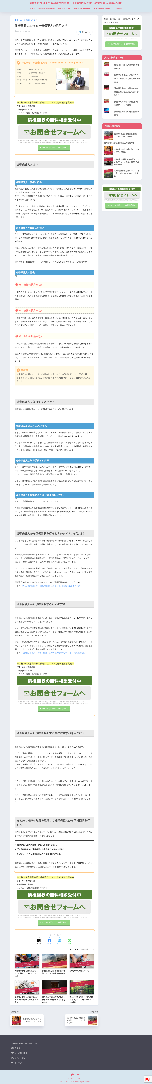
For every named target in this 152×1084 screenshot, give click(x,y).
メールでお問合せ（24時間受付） (121, 44)
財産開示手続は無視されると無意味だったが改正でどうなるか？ (126, 91)
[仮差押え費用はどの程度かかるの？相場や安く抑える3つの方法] (122, 72)
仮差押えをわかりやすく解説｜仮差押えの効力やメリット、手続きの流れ (53, 653)
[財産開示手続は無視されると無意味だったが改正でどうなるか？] (122, 85)
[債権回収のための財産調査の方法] (122, 108)
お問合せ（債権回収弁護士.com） (24, 1043)
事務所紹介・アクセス (103, 8)
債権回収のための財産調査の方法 (126, 113)
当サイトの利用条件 (19, 1053)
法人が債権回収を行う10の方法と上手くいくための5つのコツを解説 (51, 586)
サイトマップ (16, 1063)
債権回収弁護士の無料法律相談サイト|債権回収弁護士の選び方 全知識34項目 (76, 3)
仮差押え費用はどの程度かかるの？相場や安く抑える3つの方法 (127, 78)
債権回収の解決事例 (82, 8)
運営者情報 (15, 1048)
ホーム (32, 8)
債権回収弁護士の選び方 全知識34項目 (126, 67)
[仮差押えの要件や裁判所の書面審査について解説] (122, 98)
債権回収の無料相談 (47, 8)
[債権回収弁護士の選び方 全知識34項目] (122, 62)
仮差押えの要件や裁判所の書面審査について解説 (126, 103)
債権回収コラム (64, 8)
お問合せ (118, 8)
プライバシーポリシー (20, 1058)
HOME (77, 1074)
